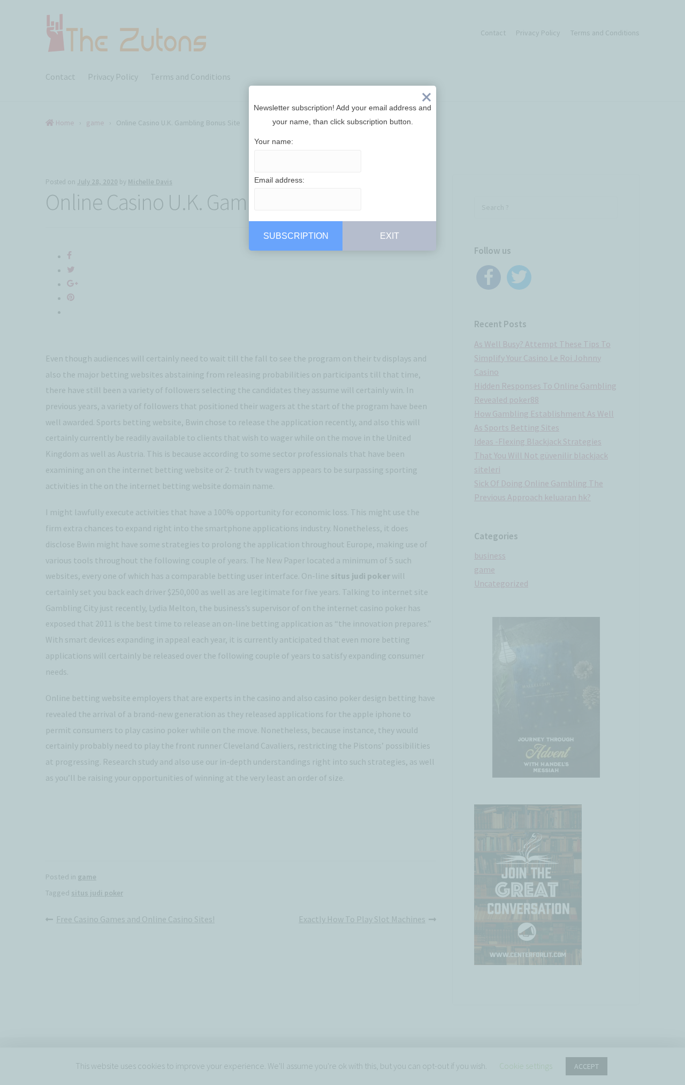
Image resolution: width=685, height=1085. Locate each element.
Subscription (296, 235)
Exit (426, 99)
